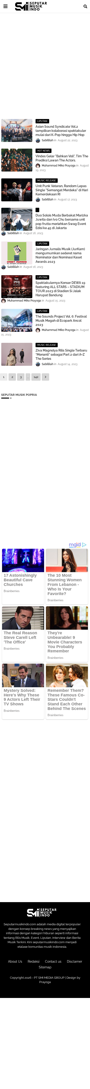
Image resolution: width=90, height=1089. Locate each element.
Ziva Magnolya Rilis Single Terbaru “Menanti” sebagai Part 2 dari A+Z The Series (61, 354)
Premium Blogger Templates (45, 991)
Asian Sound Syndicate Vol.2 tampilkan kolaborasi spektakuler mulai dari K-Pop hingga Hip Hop (61, 131)
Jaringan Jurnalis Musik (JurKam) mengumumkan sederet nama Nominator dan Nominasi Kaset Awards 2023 (60, 255)
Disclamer (74, 961)
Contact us (53, 961)
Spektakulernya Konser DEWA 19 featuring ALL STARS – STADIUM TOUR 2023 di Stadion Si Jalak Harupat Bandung (60, 289)
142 (36, 377)
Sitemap (45, 967)
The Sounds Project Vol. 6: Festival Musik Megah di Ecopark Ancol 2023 (61, 321)
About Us (15, 961)
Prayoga (45, 982)
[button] (85, 6)
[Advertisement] (45, 63)
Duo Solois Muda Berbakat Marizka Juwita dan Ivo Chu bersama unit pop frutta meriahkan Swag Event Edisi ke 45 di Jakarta (62, 221)
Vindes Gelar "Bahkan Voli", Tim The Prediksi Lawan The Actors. (62, 158)
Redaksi (33, 961)
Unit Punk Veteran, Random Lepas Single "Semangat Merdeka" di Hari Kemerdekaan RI (62, 190)
